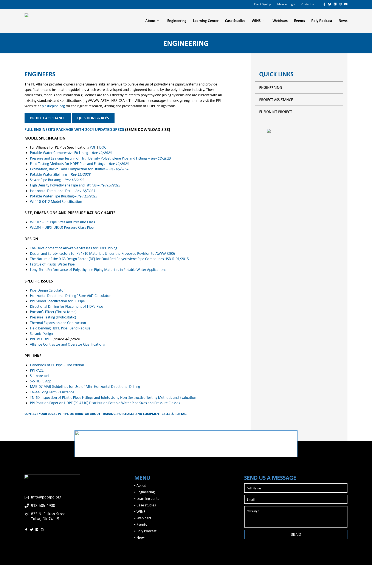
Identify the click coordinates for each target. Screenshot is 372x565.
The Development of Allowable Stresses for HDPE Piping (73, 248)
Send (295, 534)
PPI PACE (37, 370)
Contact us (307, 4)
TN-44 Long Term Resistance (52, 392)
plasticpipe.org (53, 106)
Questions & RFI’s (93, 118)
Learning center (206, 20)
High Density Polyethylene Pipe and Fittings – (75, 185)
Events (299, 20)
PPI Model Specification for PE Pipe (57, 301)
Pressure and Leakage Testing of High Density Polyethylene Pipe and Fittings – (100, 158)
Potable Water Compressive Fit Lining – (71, 152)
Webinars (280, 20)
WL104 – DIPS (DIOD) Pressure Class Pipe (62, 227)
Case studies (235, 20)
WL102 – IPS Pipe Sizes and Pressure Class (62, 222)
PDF (93, 147)
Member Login (286, 4)
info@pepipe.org (46, 496)
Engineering (176, 20)
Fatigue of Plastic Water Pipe (52, 264)
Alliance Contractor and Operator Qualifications (67, 344)
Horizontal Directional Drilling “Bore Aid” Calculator (70, 295)
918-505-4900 (43, 505)
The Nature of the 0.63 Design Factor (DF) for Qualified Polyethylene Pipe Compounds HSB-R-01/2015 (109, 258)
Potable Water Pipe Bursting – (63, 196)
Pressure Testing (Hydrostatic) (53, 317)
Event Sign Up (262, 4)
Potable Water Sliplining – (60, 174)
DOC (102, 147)
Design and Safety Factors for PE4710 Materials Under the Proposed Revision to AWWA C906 (102, 253)
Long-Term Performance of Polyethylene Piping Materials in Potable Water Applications (98, 269)
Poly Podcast (321, 20)
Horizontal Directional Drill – (62, 190)
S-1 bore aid (39, 375)
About (150, 20)
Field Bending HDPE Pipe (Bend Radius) (60, 328)
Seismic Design (41, 333)
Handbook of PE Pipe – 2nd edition (57, 365)
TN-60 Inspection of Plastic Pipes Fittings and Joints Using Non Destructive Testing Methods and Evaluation (113, 397)
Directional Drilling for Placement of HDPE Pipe (66, 306)
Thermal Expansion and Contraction (58, 322)
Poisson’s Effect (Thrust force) (53, 311)
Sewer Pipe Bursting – (57, 179)
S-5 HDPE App (40, 381)
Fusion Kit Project (275, 111)
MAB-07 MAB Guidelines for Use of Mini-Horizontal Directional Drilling (85, 386)
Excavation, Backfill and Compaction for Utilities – (79, 169)
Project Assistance (47, 118)
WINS (256, 20)
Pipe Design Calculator (47, 290)
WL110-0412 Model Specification (56, 201)
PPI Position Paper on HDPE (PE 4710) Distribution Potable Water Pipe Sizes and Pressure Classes (105, 402)
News (343, 20)
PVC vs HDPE (40, 339)
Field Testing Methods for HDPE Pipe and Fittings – (79, 163)
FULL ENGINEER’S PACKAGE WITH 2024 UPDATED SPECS (74, 129)
